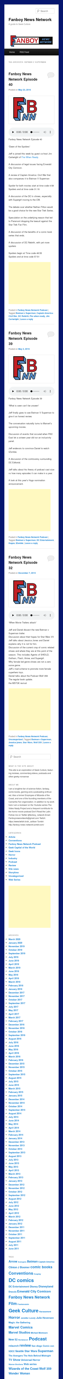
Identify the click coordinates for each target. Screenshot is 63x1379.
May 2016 (13, 1049)
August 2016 (15, 1038)
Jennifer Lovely (28, 1318)
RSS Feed (24, 51)
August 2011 (15, 1241)
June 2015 (14, 1085)
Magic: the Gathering (19, 1322)
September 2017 (17, 1003)
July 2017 (13, 1006)
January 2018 (15, 989)
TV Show (14, 1360)
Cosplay (37, 1274)
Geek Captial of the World (22, 847)
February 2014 (16, 1134)
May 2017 (13, 1010)
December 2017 (16, 992)
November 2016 (17, 1028)
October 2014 (15, 1106)
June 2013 (14, 1163)
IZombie (19, 543)
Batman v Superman (26, 313)
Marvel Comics (21, 1327)
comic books (41, 1266)
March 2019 (14, 967)
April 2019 (14, 964)
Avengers (22, 1262)
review (25, 1345)
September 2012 (17, 1195)
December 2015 (16, 1063)
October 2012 (15, 1191)
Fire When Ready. (30, 157)
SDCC (12, 1351)
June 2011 (14, 1248)
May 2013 (13, 1166)
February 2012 (16, 1220)
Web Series (14, 879)
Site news (14, 868)
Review (12, 865)
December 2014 (16, 1099)
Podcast (13, 861)
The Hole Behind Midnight (37, 1355)
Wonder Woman (19, 1373)
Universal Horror (30, 1359)
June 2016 (14, 1045)
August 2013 (15, 1156)
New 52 (13, 1339)
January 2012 (15, 1223)
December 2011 (16, 1227)
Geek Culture (23, 1310)
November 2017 (17, 996)
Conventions (15, 840)
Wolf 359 (37, 742)
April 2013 (14, 1170)
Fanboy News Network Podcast (33, 310)
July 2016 (13, 1042)
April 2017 (14, 1013)
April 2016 (14, 1053)
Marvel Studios (19, 1332)
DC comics (21, 1280)
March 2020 (14, 939)
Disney (34, 1286)
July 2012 (13, 1202)
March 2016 (14, 1056)
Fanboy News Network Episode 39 (23, 338)
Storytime (14, 872)
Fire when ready (37, 316)
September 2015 (17, 1074)
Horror (12, 854)
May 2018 (13, 974)
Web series (30, 1364)
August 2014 (15, 1113)
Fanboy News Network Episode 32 (23, 562)
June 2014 (14, 1120)
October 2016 (15, 1031)
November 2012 (17, 1188)
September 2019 (17, 953)
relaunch (14, 1345)
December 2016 (16, 1024)
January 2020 (15, 942)
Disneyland (45, 1286)
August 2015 (15, 1077)
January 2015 (15, 1095)
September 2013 (17, 1152)
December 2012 (16, 1184)
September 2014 (17, 1109)
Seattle (19, 1351)
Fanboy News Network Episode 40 (23, 79)
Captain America (46, 1261)
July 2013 (13, 1159)
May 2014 (13, 1124)
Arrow (13, 1261)
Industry (13, 858)
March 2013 (14, 1173)
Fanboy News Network (30, 19)
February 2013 (16, 1177)
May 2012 (13, 1209)
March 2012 (14, 1216)
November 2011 (17, 1230)
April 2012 (14, 1213)
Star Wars (27, 742)
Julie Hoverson (45, 1317)
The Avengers (16, 1355)
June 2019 (14, 960)
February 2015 (16, 1092)
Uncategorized (16, 739)
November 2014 (17, 1102)
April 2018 (14, 978)
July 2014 (13, 1116)
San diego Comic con (43, 1345)
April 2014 (14, 1127)
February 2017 (16, 1021)
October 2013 (15, 1148)
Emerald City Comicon (34, 1291)
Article (12, 836)
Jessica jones (15, 742)
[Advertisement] (30, 283)
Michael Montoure (39, 1332)
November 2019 (17, 946)
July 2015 (13, 1081)
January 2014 (15, 1138)
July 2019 (13, 957)
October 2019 (15, 949)
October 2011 (15, 1234)
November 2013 (17, 1145)
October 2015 (15, 1070)
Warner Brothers (16, 1364)
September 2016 (17, 1035)
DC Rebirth (23, 316)
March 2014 (14, 1131)
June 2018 (14, 971)
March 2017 (14, 1017)
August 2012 (15, 1198)
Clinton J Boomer (19, 1267)
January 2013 (15, 1180)
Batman (32, 1261)
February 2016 (16, 1060)
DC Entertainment (45, 540)
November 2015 (17, 1067)
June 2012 (14, 1205)
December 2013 (16, 1141)
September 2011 (17, 1237)
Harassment (45, 1311)
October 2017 (15, 999)
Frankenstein (23, 1304)
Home (12, 51)
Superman (45, 1351)
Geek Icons (14, 851)
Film (13, 1303)
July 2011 (13, 1245)
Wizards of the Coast (23, 1368)
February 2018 (16, 985)
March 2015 (14, 1088)
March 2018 (14, 981)
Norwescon (23, 1339)
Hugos (12, 543)
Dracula (12, 1291)
